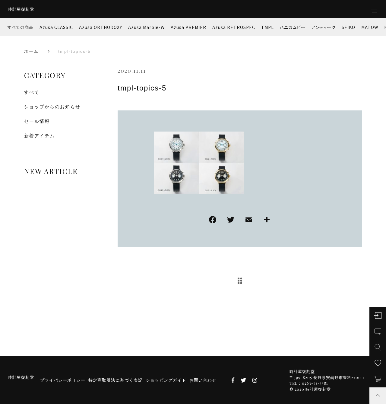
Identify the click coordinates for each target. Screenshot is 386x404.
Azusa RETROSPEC (233, 27)
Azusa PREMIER (188, 27)
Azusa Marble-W (146, 27)
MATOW (369, 27)
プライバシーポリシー (62, 380)
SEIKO (348, 27)
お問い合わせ (203, 380)
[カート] (377, 379)
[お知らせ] (377, 331)
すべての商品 (20, 27)
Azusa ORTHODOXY (100, 27)
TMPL (267, 27)
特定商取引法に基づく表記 (115, 380)
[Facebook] (213, 220)
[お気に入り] (377, 363)
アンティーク (324, 27)
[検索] (377, 347)
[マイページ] (377, 315)
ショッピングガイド (166, 380)
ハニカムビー (292, 27)
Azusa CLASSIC (56, 27)
